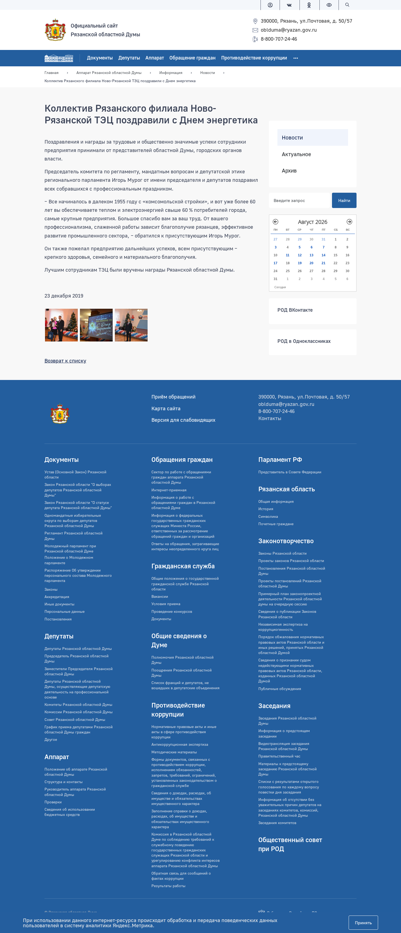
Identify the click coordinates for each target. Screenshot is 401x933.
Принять (363, 922)
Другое (50, 739)
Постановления (58, 619)
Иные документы (59, 604)
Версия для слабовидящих (183, 420)
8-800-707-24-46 (279, 38)
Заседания (274, 705)
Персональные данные (64, 611)
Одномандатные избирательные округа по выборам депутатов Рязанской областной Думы (72, 520)
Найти (344, 200)
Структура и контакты (63, 781)
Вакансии (159, 596)
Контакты (269, 418)
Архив (289, 170)
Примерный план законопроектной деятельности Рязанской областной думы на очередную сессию (290, 599)
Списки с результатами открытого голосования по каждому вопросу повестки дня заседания (288, 786)
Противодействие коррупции (254, 58)
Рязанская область (286, 489)
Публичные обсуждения (279, 688)
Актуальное (296, 154)
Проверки (53, 802)
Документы (100, 58)
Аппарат (154, 58)
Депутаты (129, 58)
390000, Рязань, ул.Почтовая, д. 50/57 (306, 20)
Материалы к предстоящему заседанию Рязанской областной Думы (287, 769)
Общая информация (276, 501)
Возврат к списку (65, 360)
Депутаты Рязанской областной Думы (78, 648)
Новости (292, 137)
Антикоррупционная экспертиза (179, 744)
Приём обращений (173, 396)
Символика (268, 516)
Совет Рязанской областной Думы (74, 719)
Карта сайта (166, 408)
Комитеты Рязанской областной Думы (78, 704)
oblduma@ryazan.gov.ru (289, 29)
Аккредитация (56, 596)
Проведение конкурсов (171, 611)
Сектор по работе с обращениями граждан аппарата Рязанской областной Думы (181, 477)
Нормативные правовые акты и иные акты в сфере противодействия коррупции (183, 731)
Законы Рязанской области (282, 553)
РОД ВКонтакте (295, 310)
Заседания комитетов (277, 822)
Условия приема (165, 603)
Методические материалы (174, 752)
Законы (51, 589)
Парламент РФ (280, 459)
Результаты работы (168, 885)
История (265, 508)
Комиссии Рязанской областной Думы (78, 711)
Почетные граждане (276, 523)
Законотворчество (286, 541)
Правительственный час (279, 756)
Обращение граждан (192, 58)
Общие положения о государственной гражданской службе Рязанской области (185, 583)
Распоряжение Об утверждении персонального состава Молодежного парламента (78, 575)
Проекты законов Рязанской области (291, 560)
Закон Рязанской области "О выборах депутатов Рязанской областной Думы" (77, 489)
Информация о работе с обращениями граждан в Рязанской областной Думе (183, 502)
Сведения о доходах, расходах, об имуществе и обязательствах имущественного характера (181, 798)
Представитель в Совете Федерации (289, 472)
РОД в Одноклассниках (304, 341)
